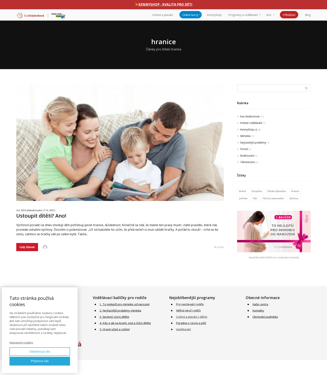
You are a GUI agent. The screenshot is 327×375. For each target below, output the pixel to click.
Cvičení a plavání (162, 15)
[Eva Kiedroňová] (40, 14)
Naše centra (260, 304)
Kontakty (258, 310)
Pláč (255, 198)
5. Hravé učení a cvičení (115, 329)
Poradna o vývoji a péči (191, 323)
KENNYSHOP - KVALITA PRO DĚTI (165, 4)
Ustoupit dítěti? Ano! (41, 215)
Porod (244, 149)
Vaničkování (183, 329)
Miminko (245, 136)
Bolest (242, 191)
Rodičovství (247, 155)
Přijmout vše (40, 361)
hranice (295, 191)
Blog (308, 15)
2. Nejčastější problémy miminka (120, 310)
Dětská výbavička (276, 191)
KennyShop (214, 15)
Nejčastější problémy (253, 142)
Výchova (293, 198)
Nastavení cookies (21, 342)
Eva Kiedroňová (249, 116)
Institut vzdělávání (251, 123)
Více (268, 15)
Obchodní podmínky (265, 317)
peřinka (243, 198)
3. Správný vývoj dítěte (114, 317)
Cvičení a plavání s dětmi (191, 317)
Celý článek (27, 247)
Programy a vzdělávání (243, 15)
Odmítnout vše (39, 351)
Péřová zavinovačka (273, 198)
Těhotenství (247, 162)
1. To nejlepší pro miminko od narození (124, 304)
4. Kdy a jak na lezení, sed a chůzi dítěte (125, 323)
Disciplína (256, 191)
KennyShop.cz (248, 129)
